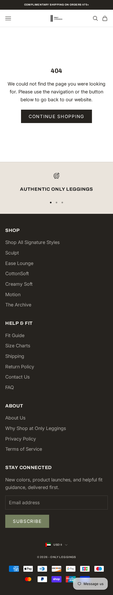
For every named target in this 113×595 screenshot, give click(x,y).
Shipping (14, 356)
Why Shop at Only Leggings (35, 428)
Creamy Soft (19, 284)
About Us (15, 418)
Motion (12, 294)
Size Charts (17, 345)
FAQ (9, 387)
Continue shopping (56, 116)
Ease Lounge (19, 263)
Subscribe (27, 521)
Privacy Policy (20, 439)
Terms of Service (23, 449)
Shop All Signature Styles (32, 242)
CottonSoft (17, 273)
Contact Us (17, 377)
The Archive (18, 304)
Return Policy (19, 366)
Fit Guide (14, 335)
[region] (56, 183)
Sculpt (12, 253)
